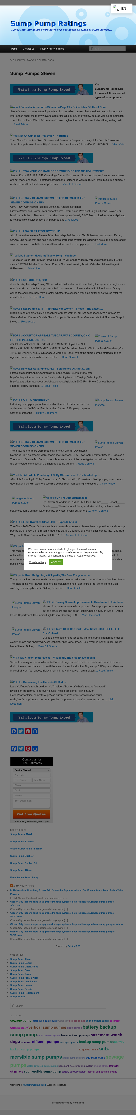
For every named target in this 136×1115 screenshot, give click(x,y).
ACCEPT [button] (56, 562)
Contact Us (28, 48)
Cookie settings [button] (37, 562)
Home (14, 48)
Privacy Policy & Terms (52, 48)
